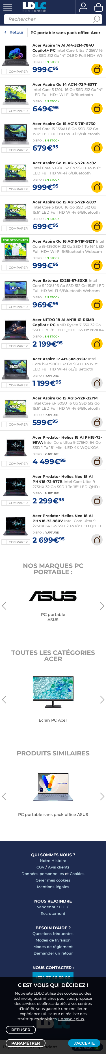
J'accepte (84, 1043)
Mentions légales (53, 886)
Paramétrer (25, 1043)
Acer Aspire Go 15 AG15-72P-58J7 (64, 202)
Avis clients (59, 867)
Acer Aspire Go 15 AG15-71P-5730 (64, 123)
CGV (40, 867)
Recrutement (53, 913)
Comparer (18, 72)
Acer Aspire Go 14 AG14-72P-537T (65, 84)
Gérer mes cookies (53, 880)
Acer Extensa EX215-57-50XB (60, 280)
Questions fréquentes (53, 933)
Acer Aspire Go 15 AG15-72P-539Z (64, 163)
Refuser (20, 1029)
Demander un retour (53, 953)
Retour (16, 32)
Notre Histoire (53, 860)
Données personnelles (42, 873)
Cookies (77, 873)
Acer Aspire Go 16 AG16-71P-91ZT (64, 241)
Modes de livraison (53, 940)
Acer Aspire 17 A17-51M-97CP (60, 359)
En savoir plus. (71, 1018)
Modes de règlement (53, 946)
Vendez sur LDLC (53, 907)
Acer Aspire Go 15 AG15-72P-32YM (65, 398)
